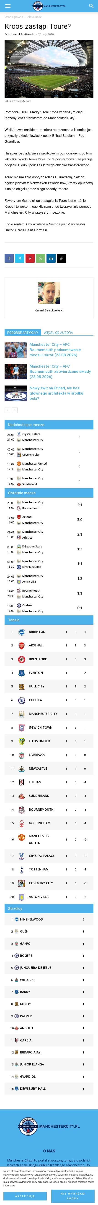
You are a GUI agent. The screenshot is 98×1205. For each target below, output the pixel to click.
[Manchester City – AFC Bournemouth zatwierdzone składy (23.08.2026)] (16, 371)
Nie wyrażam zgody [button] (73, 1196)
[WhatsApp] (40, 258)
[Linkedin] (51, 258)
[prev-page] (7, 410)
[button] (91, 6)
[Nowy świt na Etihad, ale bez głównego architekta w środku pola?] (16, 393)
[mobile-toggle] (7, 6)
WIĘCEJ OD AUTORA (58, 333)
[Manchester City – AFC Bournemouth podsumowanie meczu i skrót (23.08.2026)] (16, 350)
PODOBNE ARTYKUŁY (22, 333)
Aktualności (34, 17)
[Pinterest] (30, 258)
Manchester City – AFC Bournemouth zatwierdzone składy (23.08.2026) (60, 371)
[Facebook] (9, 258)
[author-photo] (49, 303)
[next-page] (15, 410)
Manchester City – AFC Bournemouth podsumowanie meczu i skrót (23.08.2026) (55, 349)
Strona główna (14, 17)
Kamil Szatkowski (23, 34)
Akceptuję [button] (25, 1196)
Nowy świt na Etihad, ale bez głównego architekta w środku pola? (56, 393)
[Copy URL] (61, 258)
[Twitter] (19, 258)
